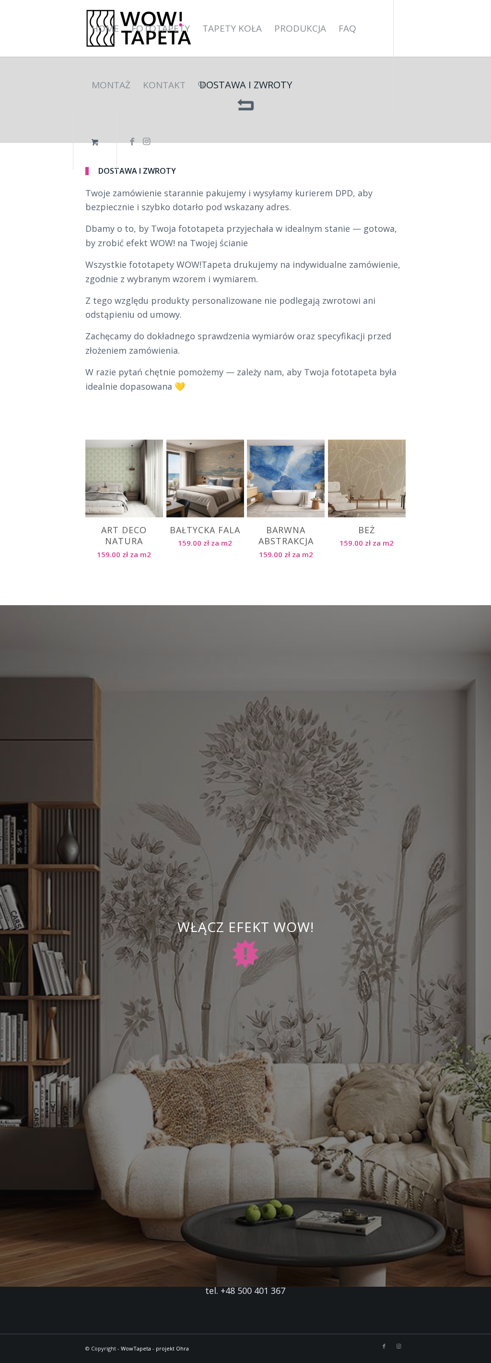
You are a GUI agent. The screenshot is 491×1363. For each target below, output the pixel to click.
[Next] (391, 493)
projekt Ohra (172, 1348)
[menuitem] (105, 28)
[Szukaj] (201, 85)
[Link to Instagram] (147, 141)
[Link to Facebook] (132, 141)
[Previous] (99, 493)
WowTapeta (136, 1348)
